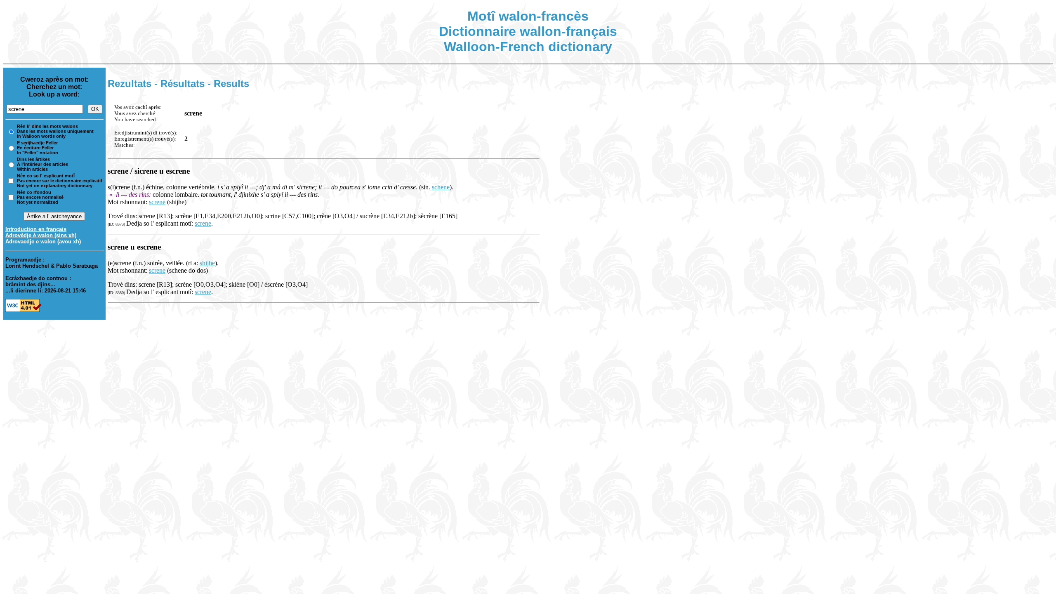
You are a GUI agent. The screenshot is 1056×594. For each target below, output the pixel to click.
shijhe (207, 262)
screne (157, 201)
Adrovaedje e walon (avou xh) (43, 241)
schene (441, 187)
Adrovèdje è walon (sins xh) (40, 235)
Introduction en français (35, 229)
